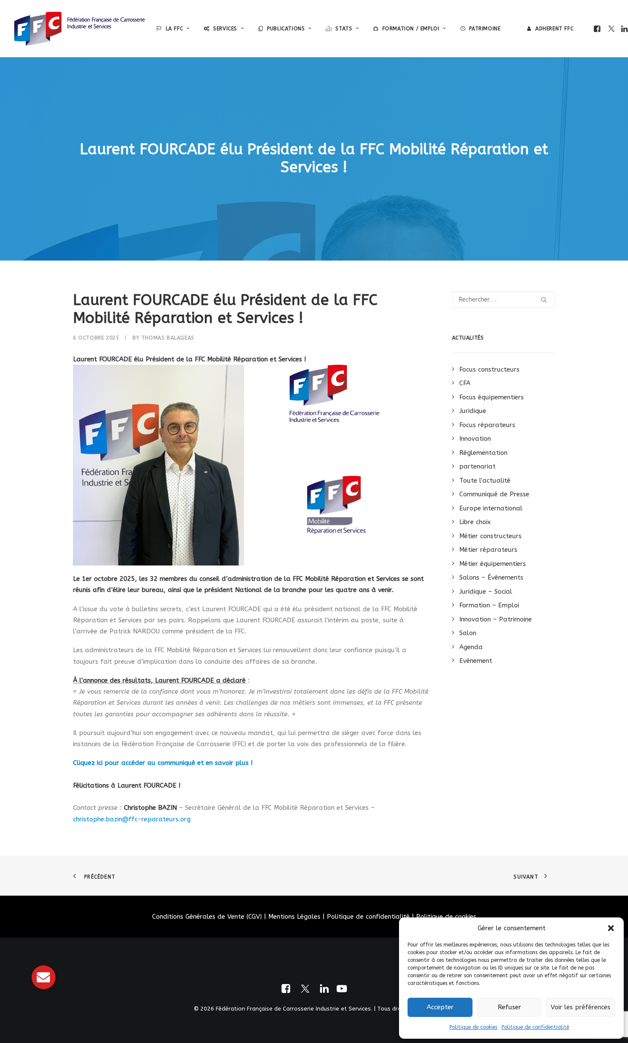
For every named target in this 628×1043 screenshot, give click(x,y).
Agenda (471, 647)
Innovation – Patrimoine (495, 619)
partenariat (477, 466)
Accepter (440, 1007)
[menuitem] (173, 28)
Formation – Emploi (489, 605)
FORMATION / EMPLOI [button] (411, 29)
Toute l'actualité (485, 480)
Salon (467, 633)
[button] (611, 928)
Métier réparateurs (488, 550)
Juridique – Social (485, 591)
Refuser (509, 1007)
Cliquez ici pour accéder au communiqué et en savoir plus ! (162, 763)
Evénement (475, 661)
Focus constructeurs (489, 369)
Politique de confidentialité (535, 1027)
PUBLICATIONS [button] (286, 29)
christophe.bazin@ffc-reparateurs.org (132, 819)
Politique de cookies (473, 1027)
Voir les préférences (580, 1007)
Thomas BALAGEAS (167, 338)
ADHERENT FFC (554, 29)
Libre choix (475, 522)
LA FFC (174, 29)
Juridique (472, 411)
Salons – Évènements (491, 577)
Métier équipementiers (492, 564)
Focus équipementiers (491, 397)
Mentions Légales (294, 916)
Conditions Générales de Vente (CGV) (207, 916)
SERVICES (225, 29)
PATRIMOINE (484, 29)
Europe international (490, 508)
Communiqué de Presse (494, 494)
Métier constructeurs (490, 536)
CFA (464, 383)
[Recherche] (503, 299)
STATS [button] (343, 29)
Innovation (475, 438)
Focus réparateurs (487, 425)
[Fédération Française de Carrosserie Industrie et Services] (79, 29)
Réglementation (483, 453)
